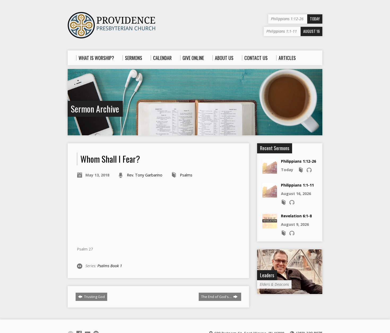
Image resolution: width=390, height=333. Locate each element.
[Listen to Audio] (309, 169)
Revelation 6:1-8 (296, 215)
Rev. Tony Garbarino (144, 175)
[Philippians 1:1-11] (269, 194)
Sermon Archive (95, 108)
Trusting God (94, 296)
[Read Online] (301, 169)
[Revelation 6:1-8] (269, 225)
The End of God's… (216, 296)
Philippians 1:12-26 (298, 161)
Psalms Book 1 (109, 265)
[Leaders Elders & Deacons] (289, 291)
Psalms (186, 175)
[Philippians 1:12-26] (269, 171)
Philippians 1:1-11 (297, 185)
